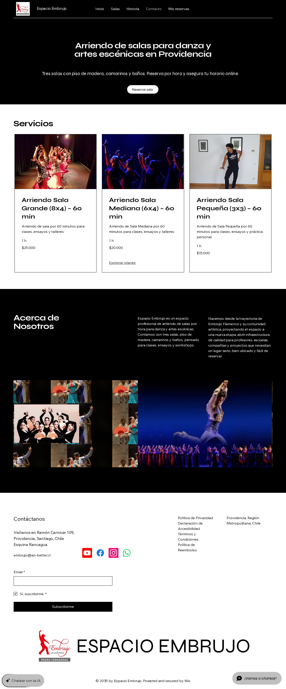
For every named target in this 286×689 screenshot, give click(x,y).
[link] (55, 208)
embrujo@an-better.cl (32, 555)
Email (19, 572)
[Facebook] (100, 553)
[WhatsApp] (127, 553)
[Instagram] (113, 553)
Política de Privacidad (195, 518)
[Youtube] (87, 553)
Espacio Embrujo (52, 8)
